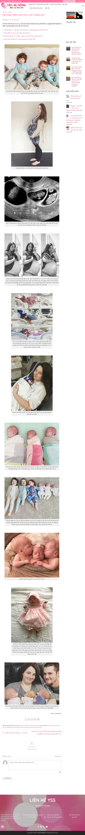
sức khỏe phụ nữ (9, 727)
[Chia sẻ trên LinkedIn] (38, 719)
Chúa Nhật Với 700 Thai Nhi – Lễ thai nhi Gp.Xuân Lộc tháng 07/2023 (76, 51)
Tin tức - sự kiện (7, 12)
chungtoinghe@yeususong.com (32, 815)
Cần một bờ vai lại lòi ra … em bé (16, 733)
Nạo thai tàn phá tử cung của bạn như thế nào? (20, 39)
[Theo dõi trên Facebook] (77, 1)
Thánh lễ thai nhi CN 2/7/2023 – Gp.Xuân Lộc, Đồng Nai (76, 60)
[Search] (83, 6)
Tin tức (64, 4)
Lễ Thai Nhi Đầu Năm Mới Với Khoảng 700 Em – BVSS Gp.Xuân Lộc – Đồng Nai (76, 70)
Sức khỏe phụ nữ (33, 725)
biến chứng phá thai (52, 725)
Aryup (56, 832)
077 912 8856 (32, 817)
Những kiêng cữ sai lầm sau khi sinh (73, 98)
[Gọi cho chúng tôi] (81, 1)
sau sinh (40, 646)
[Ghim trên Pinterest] (35, 719)
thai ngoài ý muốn (19, 727)
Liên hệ (47, 8)
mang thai (43, 279)
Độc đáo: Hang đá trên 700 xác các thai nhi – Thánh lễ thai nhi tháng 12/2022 (76, 82)
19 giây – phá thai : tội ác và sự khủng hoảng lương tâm (74, 108)
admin (17, 19)
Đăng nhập (58, 756)
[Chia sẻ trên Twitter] (28, 719)
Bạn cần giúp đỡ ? (43, 4)
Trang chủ (32, 4)
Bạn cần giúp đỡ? (53, 815)
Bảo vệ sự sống (56, 4)
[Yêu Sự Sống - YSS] (13, 6)
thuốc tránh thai (28, 727)
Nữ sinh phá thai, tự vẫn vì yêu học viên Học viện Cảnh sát (23, 36)
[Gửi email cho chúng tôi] (79, 1)
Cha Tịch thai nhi (74, 815)
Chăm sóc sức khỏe (35, 8)
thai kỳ (17, 24)
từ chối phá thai (37, 727)
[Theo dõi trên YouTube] (82, 1)
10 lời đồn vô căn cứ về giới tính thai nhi (17, 33)
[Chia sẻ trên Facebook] (25, 719)
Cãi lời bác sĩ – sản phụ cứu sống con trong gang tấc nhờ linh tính (26, 30)
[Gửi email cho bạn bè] (32, 719)
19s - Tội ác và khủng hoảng (53, 817)
